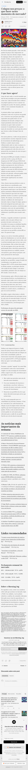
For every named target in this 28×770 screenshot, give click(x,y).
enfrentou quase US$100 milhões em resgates (13, 476)
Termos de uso (7, 752)
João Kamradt (10, 706)
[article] (14, 703)
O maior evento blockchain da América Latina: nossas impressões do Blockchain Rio (13, 539)
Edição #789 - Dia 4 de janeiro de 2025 (9, 717)
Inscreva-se (19, 2)
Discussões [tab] (18, 693)
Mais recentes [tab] (11, 693)
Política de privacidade (14, 655)
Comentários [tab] (5, 675)
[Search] (25, 693)
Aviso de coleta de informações (18, 653)
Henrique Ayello (8, 21)
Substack (8, 767)
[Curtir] (2, 26)
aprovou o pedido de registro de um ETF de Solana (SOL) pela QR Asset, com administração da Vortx (13, 438)
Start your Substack (9, 763)
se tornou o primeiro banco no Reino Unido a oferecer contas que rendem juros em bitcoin (14, 506)
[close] (24, 720)
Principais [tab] (4, 693)
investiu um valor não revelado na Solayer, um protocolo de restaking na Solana (13, 489)
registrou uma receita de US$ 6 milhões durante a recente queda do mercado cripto (12, 459)
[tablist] (8, 675)
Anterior (6, 665)
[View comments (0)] (6, 26)
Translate (4, 6)
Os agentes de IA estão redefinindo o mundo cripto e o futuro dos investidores (10, 713)
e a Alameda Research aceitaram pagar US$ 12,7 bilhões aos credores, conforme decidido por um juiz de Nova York (13, 515)
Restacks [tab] (11, 675)
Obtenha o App (21, 763)
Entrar (25, 2)
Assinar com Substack (15, 747)
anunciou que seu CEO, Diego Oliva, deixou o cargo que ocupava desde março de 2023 (13, 524)
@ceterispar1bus (10, 345)
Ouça (25, 22)
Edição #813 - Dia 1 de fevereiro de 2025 (10, 703)
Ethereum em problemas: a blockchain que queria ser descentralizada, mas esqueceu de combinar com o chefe (10, 699)
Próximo (22, 665)
